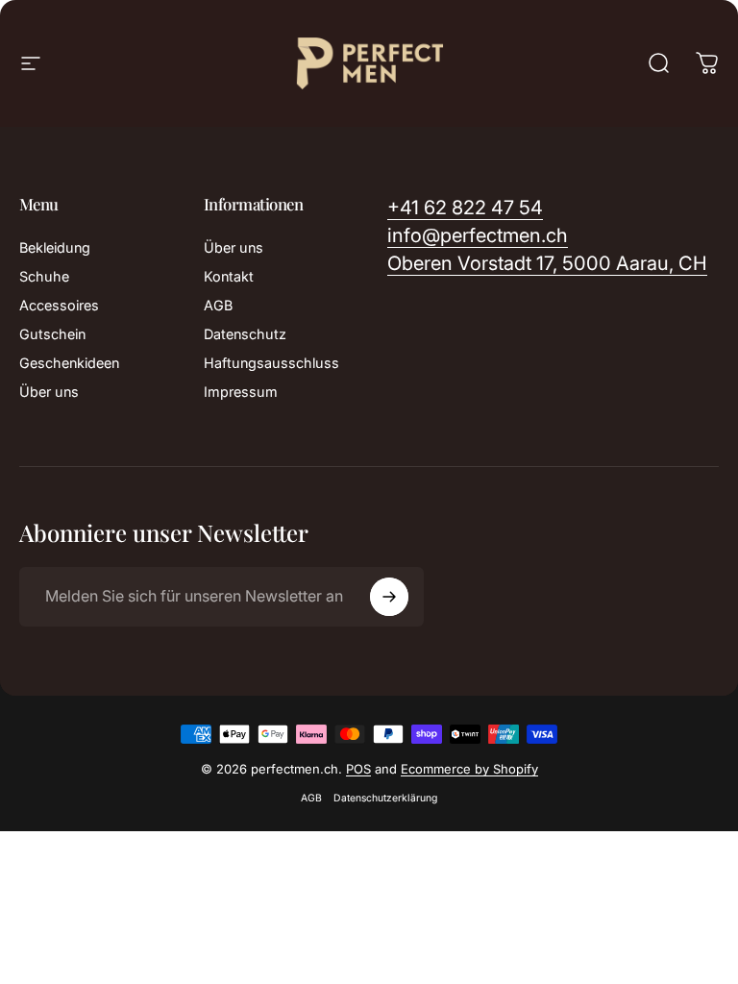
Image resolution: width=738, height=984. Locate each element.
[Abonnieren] (389, 597)
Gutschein (52, 334)
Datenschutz (245, 334)
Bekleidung (54, 247)
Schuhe (44, 276)
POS (358, 768)
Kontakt (229, 276)
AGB (218, 305)
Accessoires (59, 305)
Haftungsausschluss (271, 363)
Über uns (49, 391)
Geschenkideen (69, 363)
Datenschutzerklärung (385, 798)
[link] (547, 264)
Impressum (241, 391)
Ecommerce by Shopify (469, 768)
